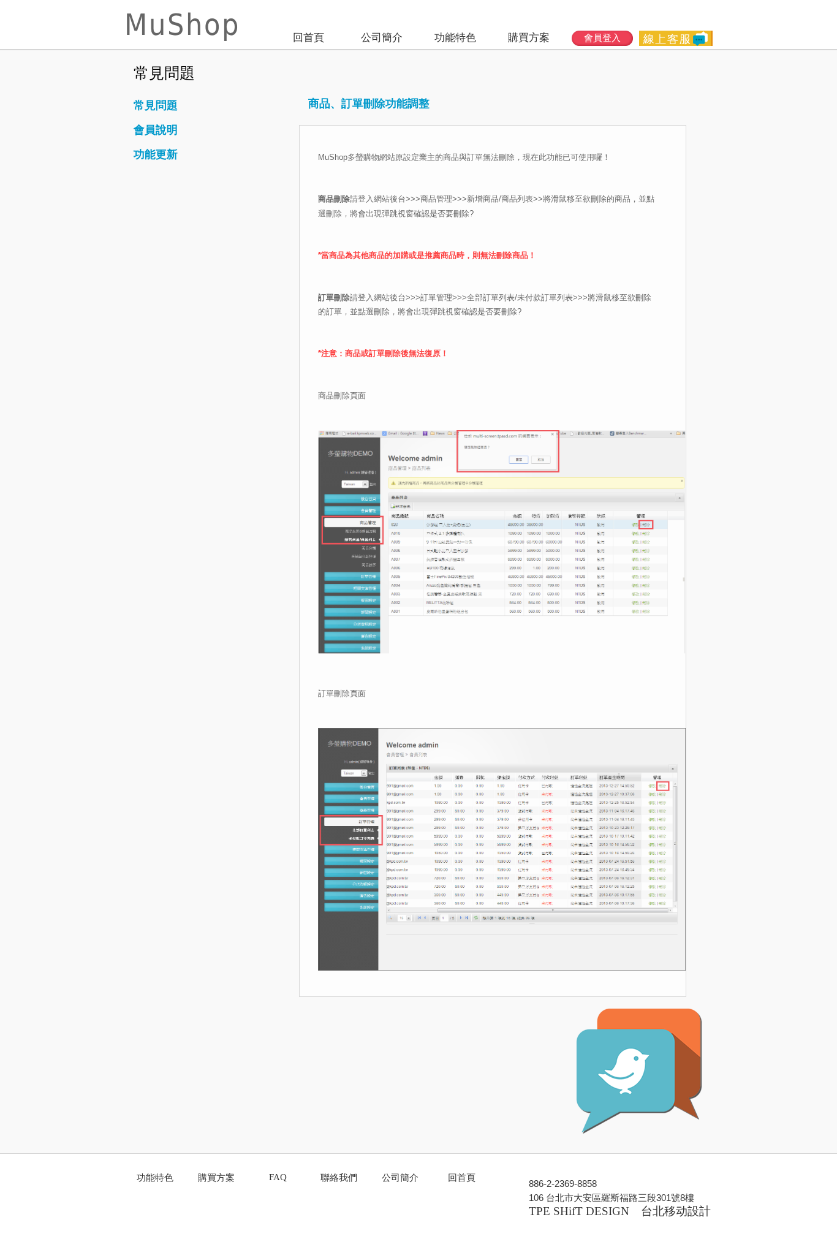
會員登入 (602, 38)
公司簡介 (382, 38)
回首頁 (308, 38)
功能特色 (455, 38)
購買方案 (529, 38)
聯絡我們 (338, 1178)
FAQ (278, 1177)
